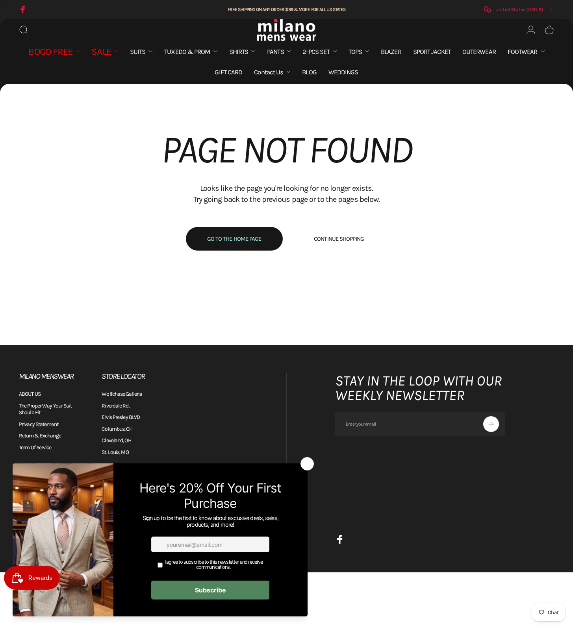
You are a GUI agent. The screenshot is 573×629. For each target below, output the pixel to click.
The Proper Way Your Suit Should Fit (45, 409)
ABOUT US (30, 394)
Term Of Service (35, 447)
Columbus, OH (117, 429)
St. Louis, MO (115, 452)
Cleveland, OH (116, 440)
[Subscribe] (491, 424)
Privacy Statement (38, 424)
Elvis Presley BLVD (121, 417)
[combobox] (519, 9)
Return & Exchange (40, 435)
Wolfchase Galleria (122, 394)
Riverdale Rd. (115, 405)
